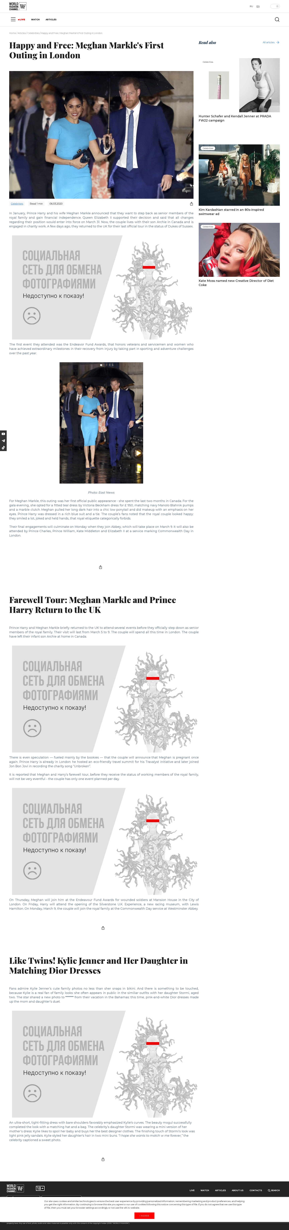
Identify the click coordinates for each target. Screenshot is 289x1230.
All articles (268, 42)
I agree (144, 1215)
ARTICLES (51, 19)
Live (192, 1190)
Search (275, 1190)
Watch (205, 1190)
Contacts (256, 1190)
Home (12, 33)
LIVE (22, 19)
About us (237, 1190)
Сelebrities (33, 33)
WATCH (35, 19)
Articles (22, 33)
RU (251, 6)
